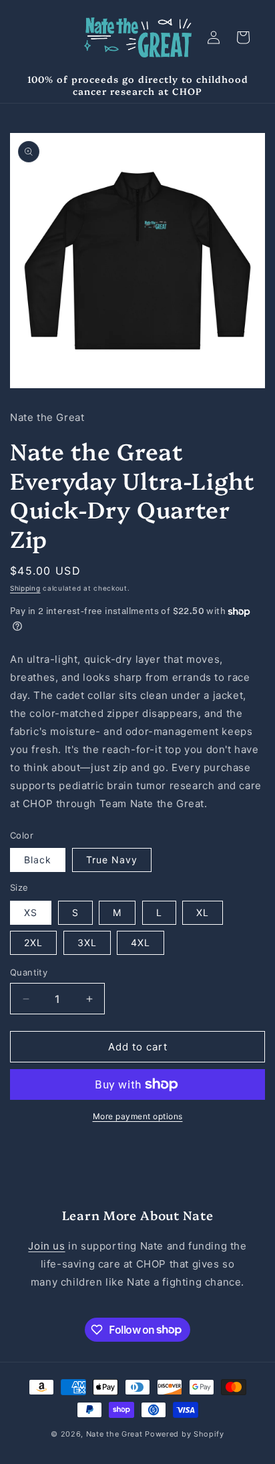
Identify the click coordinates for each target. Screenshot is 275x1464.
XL (202, 912)
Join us (46, 1245)
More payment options (138, 1116)
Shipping (25, 588)
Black (37, 859)
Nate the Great (114, 1434)
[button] (243, 37)
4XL (140, 942)
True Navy (112, 859)
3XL (87, 942)
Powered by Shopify (184, 1434)
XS (30, 912)
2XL (33, 942)
